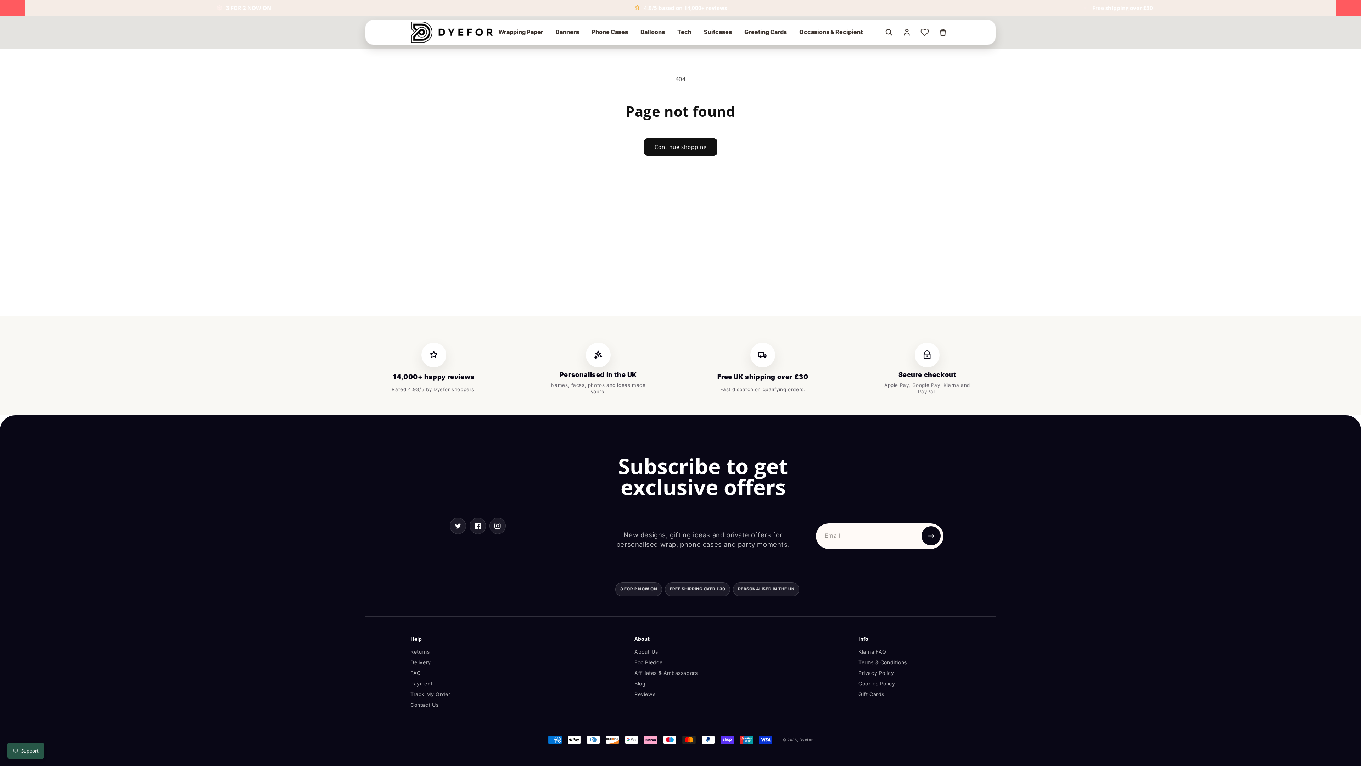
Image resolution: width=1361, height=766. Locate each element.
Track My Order (430, 694)
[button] (521, 32)
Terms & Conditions (882, 662)
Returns (420, 652)
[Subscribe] (931, 535)
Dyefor (806, 740)
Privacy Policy (876, 673)
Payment (421, 684)
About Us (646, 652)
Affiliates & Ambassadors (666, 673)
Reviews (644, 694)
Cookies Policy (876, 684)
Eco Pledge (648, 662)
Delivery (420, 662)
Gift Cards (871, 694)
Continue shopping (681, 146)
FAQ (415, 673)
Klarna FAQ (872, 652)
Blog (639, 684)
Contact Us (424, 705)
